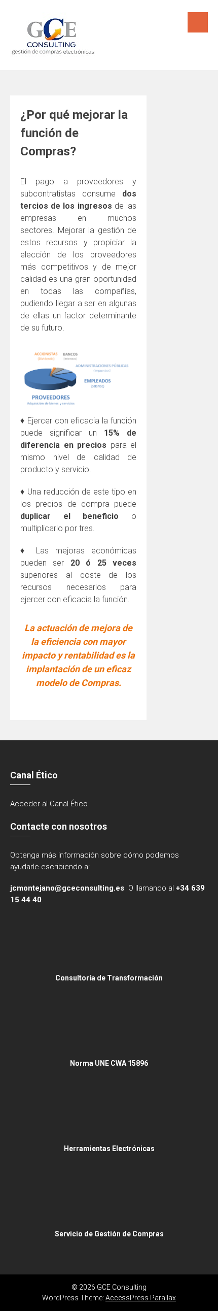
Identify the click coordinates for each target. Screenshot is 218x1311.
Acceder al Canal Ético (49, 803)
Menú (198, 22)
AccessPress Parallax (140, 1298)
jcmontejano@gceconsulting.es (67, 888)
